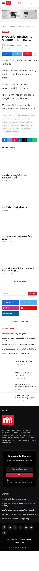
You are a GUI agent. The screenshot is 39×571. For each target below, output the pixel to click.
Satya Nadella (26, 128)
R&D (17, 128)
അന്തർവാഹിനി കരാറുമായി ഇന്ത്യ (14, 334)
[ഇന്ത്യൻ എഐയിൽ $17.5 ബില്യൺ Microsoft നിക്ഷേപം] (19, 255)
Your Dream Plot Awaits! (23, 362)
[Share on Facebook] (7, 54)
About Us (15, 539)
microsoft (26, 119)
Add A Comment (19, 282)
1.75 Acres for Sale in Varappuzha (22, 374)
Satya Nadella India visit (11, 132)
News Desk (11, 45)
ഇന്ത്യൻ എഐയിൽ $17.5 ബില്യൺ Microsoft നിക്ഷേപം (18, 269)
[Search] (32, 3)
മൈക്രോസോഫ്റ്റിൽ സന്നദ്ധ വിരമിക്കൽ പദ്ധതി (14, 176)
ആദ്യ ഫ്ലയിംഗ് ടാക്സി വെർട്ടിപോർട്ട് (15, 353)
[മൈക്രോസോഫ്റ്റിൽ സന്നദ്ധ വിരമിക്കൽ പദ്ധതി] (19, 162)
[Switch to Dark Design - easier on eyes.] (36, 3)
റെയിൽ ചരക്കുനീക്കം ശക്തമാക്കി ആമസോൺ (18, 345)
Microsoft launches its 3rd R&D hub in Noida (18, 125)
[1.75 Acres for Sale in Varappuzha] (8, 376)
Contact (16, 542)
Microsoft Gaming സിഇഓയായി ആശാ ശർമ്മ (18, 237)
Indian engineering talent (11, 119)
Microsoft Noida (8, 128)
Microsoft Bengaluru (10, 122)
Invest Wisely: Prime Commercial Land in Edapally (25, 385)
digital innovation (9, 116)
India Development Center (26, 116)
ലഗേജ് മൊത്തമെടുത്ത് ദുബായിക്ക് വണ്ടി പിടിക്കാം (19, 349)
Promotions (26, 539)
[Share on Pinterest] (27, 54)
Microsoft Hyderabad (26, 122)
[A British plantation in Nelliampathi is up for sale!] (8, 398)
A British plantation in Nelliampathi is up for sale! (24, 396)
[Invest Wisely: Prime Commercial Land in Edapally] (8, 387)
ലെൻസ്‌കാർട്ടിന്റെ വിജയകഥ (14, 207)
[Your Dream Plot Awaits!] (8, 364)
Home (4, 26)
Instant (5, 32)
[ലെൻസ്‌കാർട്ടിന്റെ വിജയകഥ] (19, 194)
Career (23, 542)
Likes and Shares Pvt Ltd (22, 548)
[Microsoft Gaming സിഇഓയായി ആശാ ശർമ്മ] (19, 224)
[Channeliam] (8, 3)
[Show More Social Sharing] (35, 54)
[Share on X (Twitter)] (17, 54)
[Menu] (3, 3)
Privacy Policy (20, 482)
